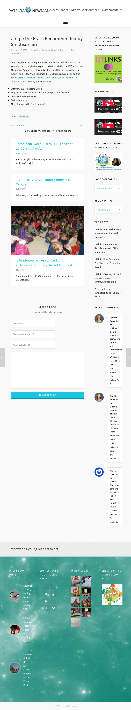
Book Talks (36, 50)
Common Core (48, 50)
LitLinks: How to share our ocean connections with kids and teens (107, 233)
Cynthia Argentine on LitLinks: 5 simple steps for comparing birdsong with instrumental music (115, 335)
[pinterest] (46, 601)
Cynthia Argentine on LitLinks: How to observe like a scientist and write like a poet (114, 412)
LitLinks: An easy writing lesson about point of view (27, 597)
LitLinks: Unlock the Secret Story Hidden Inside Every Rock (27, 670)
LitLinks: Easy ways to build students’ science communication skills (108, 278)
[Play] (99, 109)
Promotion (23, 116)
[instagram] (53, 594)
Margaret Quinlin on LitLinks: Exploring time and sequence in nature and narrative (114, 487)
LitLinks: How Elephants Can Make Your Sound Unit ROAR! (107, 263)
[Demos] (76, 591)
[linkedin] (46, 594)
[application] (108, 105)
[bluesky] (53, 608)
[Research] (76, 612)
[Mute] (117, 109)
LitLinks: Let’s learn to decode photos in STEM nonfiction (106, 248)
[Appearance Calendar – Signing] (86, 602)
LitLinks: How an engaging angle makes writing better (28, 630)
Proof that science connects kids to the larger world (107, 292)
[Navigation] (65, 23)
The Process (61, 50)
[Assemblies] (86, 591)
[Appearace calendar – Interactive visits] (86, 612)
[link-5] (53, 587)
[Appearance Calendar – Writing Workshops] (76, 622)
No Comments (18, 125)
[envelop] (46, 587)
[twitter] (46, 608)
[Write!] (86, 581)
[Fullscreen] (120, 109)
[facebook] (53, 601)
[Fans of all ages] (76, 581)
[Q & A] (76, 602)
